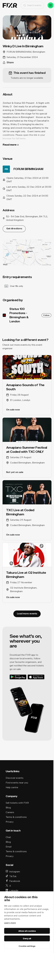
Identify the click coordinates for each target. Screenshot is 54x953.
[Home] (10, 5)
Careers (10, 812)
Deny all (27, 938)
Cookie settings (27, 946)
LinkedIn (13, 890)
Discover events (14, 777)
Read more (9, 144)
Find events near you (17, 782)
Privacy (10, 821)
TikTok (12, 876)
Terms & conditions (16, 817)
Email (8, 846)
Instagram (14, 871)
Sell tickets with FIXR (17, 802)
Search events (34, 5)
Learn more (10, 922)
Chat (8, 837)
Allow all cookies (27, 931)
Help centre (12, 787)
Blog (8, 807)
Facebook (14, 881)
